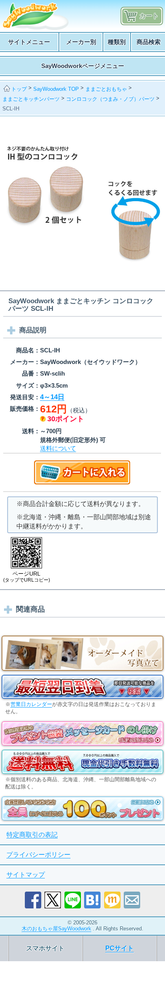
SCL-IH (10, 109)
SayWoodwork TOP (56, 89)
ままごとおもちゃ (106, 89)
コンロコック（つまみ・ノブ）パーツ (110, 99)
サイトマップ (25, 874)
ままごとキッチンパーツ (31, 99)
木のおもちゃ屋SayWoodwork (56, 929)
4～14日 (52, 397)
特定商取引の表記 (32, 834)
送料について (58, 448)
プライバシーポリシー (38, 854)
